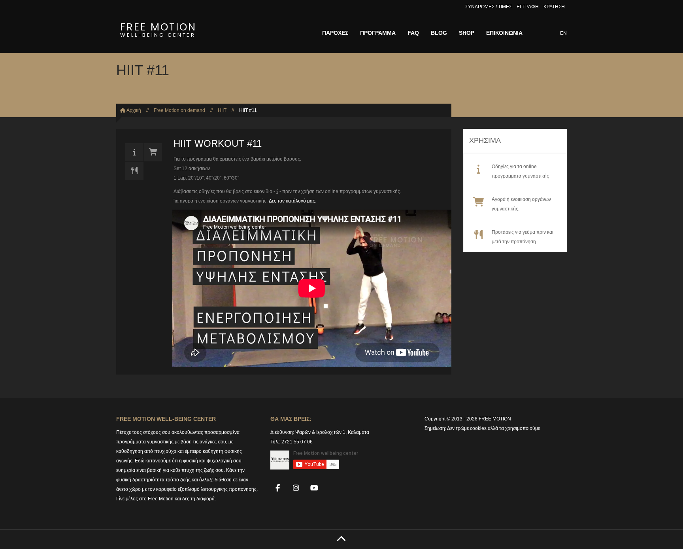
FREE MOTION (158, 28)
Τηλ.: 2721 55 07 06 (291, 442)
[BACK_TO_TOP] (341, 539)
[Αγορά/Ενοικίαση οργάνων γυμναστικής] (153, 152)
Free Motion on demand (179, 110)
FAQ (413, 33)
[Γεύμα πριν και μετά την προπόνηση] (134, 171)
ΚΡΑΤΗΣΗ (554, 6)
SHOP (466, 33)
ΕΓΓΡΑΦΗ (528, 6)
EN (563, 33)
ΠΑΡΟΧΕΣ (335, 33)
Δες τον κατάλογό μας (292, 201)
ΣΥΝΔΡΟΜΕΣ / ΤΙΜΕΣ (488, 6)
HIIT (222, 110)
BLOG (439, 33)
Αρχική (133, 110)
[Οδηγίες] (134, 152)
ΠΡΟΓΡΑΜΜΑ (378, 33)
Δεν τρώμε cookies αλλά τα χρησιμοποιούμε (493, 428)
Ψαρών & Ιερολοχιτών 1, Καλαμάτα (332, 432)
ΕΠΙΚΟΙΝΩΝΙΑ (504, 33)
